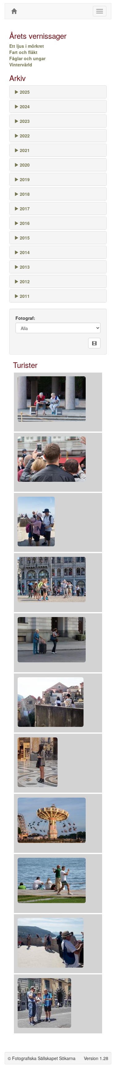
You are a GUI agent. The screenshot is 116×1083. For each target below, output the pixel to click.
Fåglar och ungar (27, 58)
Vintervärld (20, 64)
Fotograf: (25, 318)
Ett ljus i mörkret (26, 46)
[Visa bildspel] (94, 343)
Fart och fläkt (23, 52)
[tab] (58, 92)
